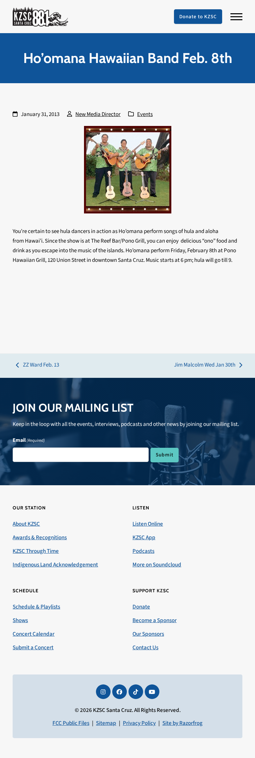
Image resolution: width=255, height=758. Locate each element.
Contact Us (145, 648)
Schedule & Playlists (36, 607)
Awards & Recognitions (40, 538)
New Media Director (98, 114)
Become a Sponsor (154, 620)
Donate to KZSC (198, 16)
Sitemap (106, 723)
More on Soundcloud (156, 565)
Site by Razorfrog (182, 723)
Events (145, 114)
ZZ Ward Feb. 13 (37, 365)
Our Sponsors (148, 634)
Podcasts (143, 551)
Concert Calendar (33, 634)
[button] (236, 16)
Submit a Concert (33, 648)
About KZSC (26, 524)
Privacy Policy (139, 723)
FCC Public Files (70, 723)
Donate (141, 607)
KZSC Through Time (36, 551)
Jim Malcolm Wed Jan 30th (204, 365)
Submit (164, 454)
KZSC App (143, 538)
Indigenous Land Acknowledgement (55, 565)
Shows (20, 620)
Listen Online (147, 524)
